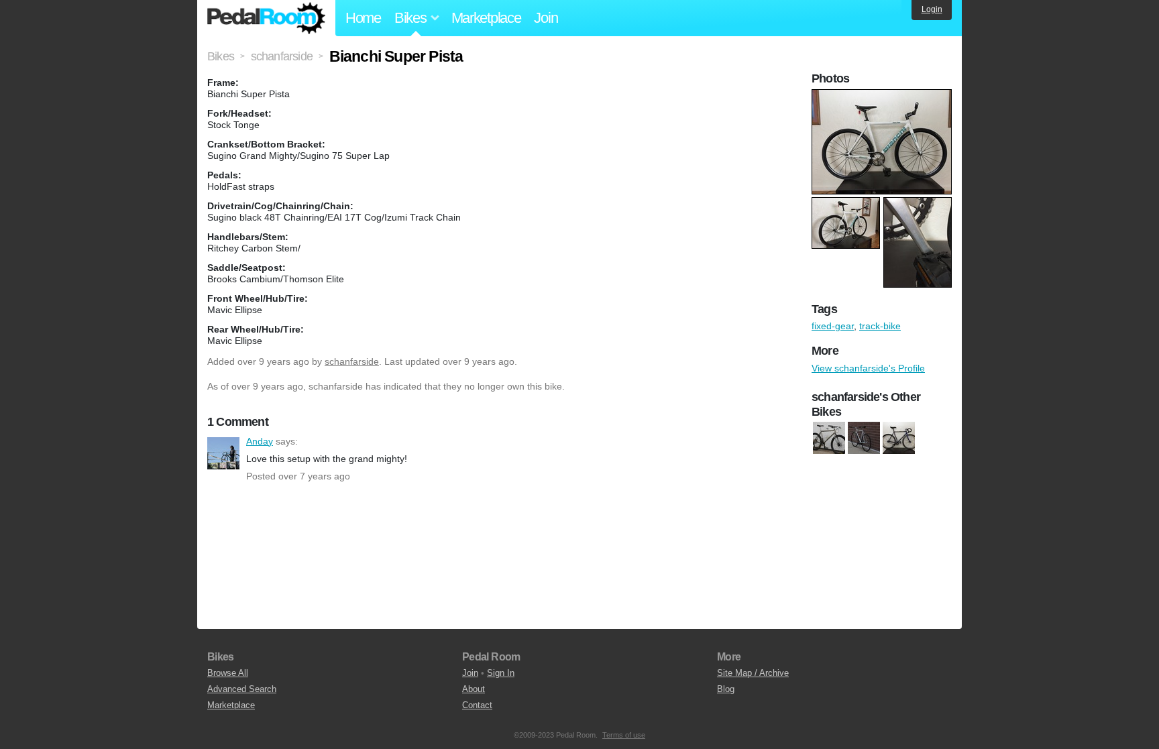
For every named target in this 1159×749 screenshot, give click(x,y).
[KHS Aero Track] (898, 438)
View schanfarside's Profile (868, 368)
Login (932, 9)
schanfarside (352, 361)
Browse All (227, 673)
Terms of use (623, 735)
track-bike (880, 326)
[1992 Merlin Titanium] (829, 438)
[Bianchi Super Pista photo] (883, 96)
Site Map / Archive (753, 673)
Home (363, 17)
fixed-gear (833, 326)
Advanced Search (241, 689)
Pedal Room (266, 18)
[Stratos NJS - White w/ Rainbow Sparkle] (863, 438)
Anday (223, 453)
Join (545, 17)
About (473, 689)
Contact (477, 705)
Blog (725, 689)
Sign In (500, 673)
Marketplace (486, 17)
